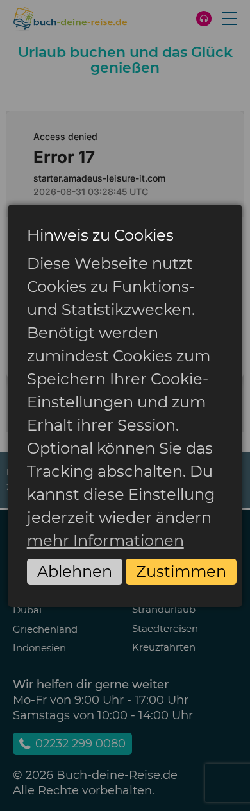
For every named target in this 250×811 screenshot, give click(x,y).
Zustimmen (181, 571)
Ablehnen (74, 571)
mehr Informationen (105, 540)
